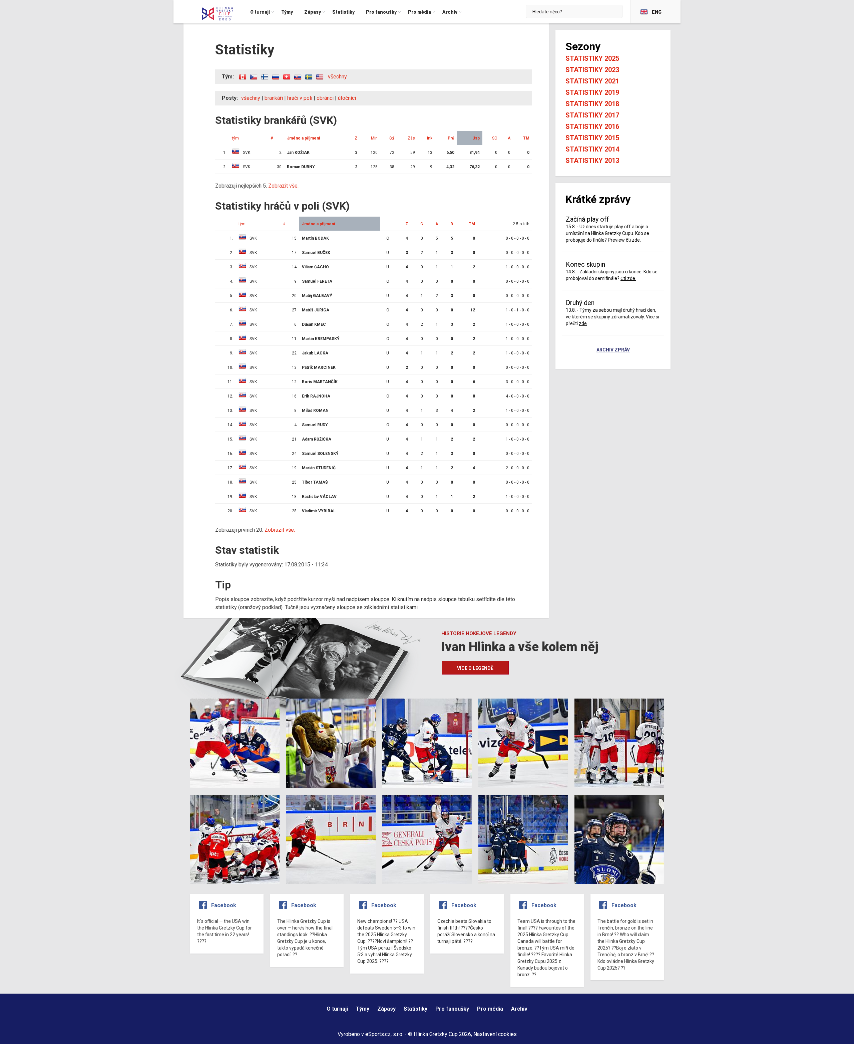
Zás (411, 138)
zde (636, 240)
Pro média (490, 1009)
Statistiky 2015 (592, 138)
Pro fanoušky (452, 1009)
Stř (391, 138)
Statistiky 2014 (592, 149)
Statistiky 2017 (592, 115)
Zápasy (386, 1009)
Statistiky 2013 (592, 161)
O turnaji (337, 1009)
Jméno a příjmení (303, 138)
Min (374, 138)
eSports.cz (378, 1034)
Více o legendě (475, 668)
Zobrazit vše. (283, 186)
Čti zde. (628, 278)
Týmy (362, 1009)
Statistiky (415, 1009)
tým (235, 138)
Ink (429, 138)
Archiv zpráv (613, 350)
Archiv (519, 1009)
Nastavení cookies (495, 1034)
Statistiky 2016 (592, 126)
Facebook (223, 905)
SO (494, 138)
